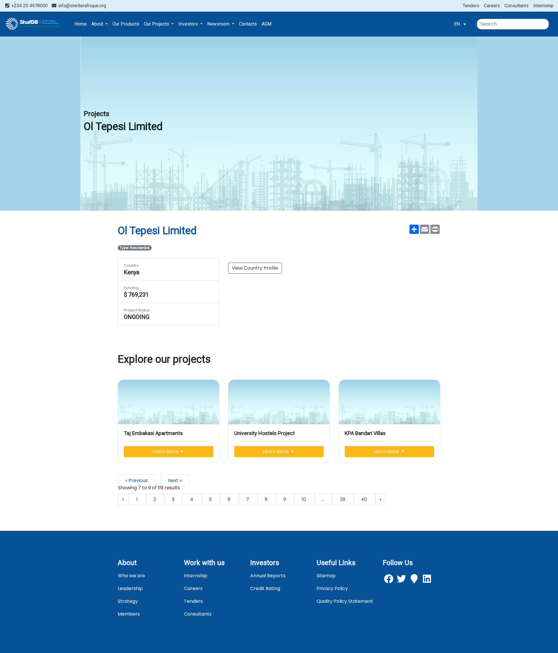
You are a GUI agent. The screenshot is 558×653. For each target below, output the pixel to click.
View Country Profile (255, 268)
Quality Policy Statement (344, 601)
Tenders (471, 5)
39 (343, 499)
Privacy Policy (332, 588)
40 (364, 499)
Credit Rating (265, 588)
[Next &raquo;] (380, 499)
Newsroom (219, 24)
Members (129, 614)
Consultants (517, 5)
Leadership (130, 588)
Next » (175, 480)
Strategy (128, 601)
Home (80, 24)
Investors (188, 24)
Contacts (248, 24)
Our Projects (157, 24)
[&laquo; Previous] (123, 499)
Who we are (131, 575)
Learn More (165, 451)
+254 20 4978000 (29, 5)
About (97, 24)
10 (304, 499)
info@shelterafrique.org (81, 5)
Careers (492, 5)
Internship (543, 5)
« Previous (137, 480)
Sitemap (326, 575)
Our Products (125, 24)
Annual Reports (267, 575)
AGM (266, 24)
